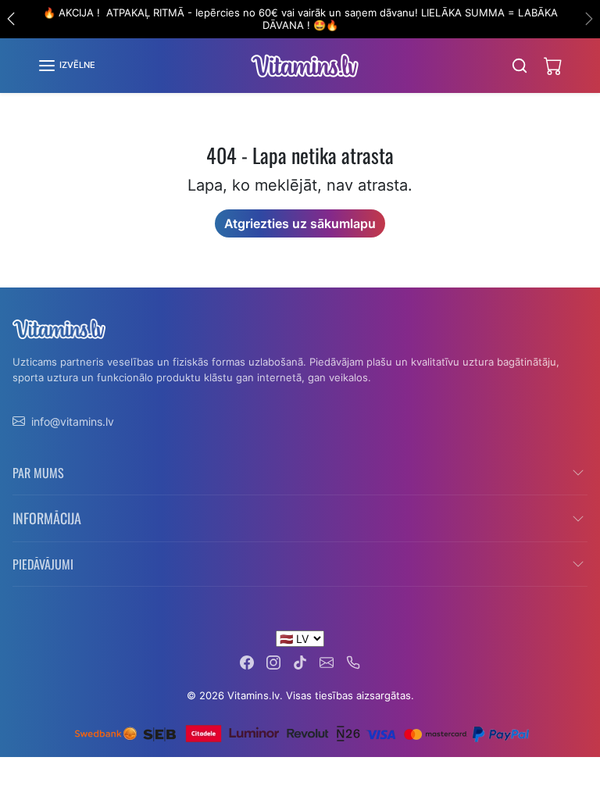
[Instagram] (273, 661)
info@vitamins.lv (72, 421)
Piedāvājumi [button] (42, 564)
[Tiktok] (300, 661)
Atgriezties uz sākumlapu (300, 223)
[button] (66, 65)
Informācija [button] (46, 518)
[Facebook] (247, 661)
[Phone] (353, 661)
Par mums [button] (38, 472)
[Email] (326, 661)
